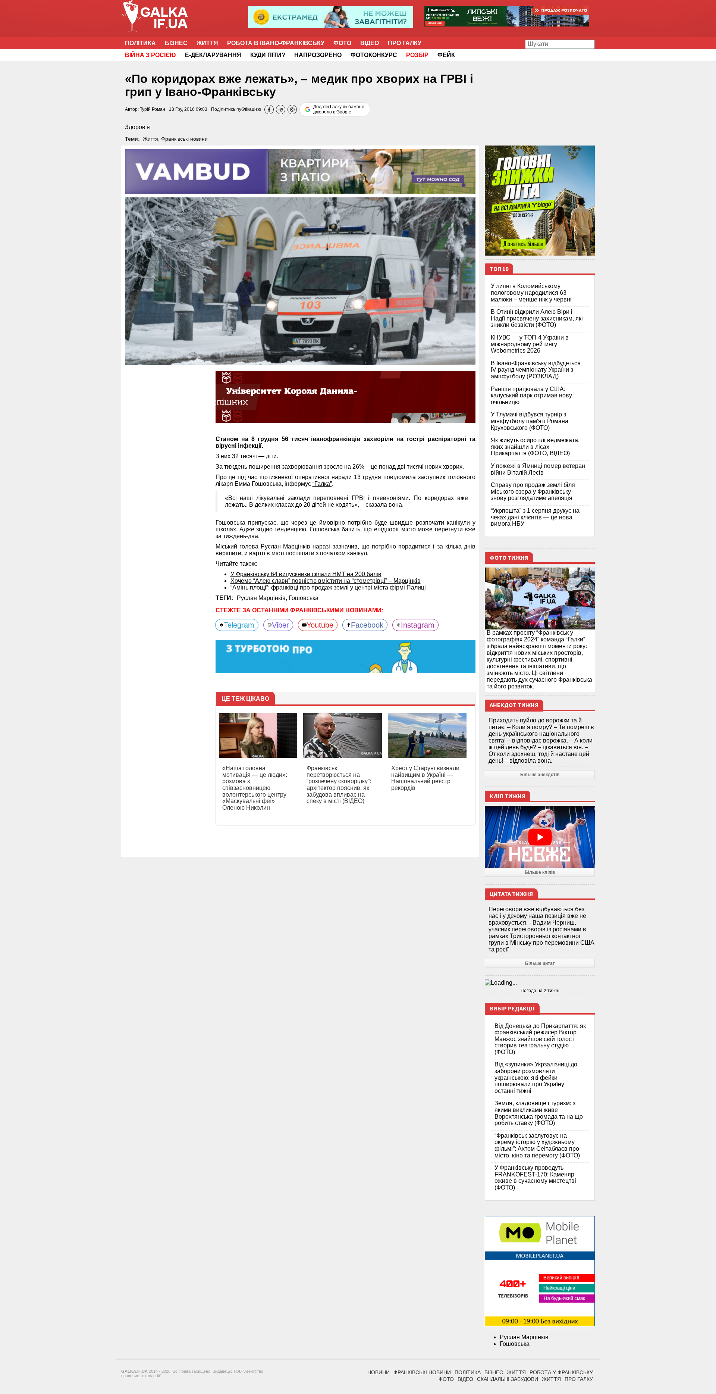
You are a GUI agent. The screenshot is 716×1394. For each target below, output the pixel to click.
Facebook (367, 625)
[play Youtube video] (540, 837)
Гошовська (303, 598)
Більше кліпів (540, 872)
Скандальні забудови (507, 1379)
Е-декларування (213, 55)
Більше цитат (540, 963)
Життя (207, 43)
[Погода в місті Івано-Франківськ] (540, 982)
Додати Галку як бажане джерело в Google (338, 109)
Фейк (446, 55)
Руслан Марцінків (524, 1337)
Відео (369, 43)
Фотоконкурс (374, 55)
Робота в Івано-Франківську (275, 43)
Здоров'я (137, 127)
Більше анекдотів (539, 774)
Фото (342, 43)
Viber (280, 625)
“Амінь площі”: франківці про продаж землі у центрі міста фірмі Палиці (328, 587)
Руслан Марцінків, (263, 598)
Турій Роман (152, 109)
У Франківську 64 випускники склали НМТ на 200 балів (305, 574)
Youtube (320, 625)
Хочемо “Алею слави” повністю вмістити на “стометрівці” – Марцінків (325, 581)
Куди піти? (267, 55)
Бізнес (176, 43)
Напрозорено (318, 55)
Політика (140, 43)
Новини (378, 1372)
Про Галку (404, 43)
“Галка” (322, 484)
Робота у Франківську (561, 1372)
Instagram (417, 625)
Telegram (239, 625)
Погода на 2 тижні (540, 990)
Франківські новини (184, 139)
